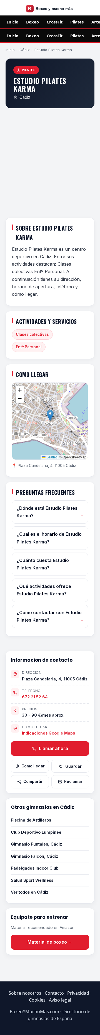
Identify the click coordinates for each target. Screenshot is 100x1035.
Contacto (54, 993)
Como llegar (33, 766)
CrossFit (54, 22)
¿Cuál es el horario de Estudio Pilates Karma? (49, 537)
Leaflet (51, 457)
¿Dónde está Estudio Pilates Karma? (47, 511)
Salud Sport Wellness (32, 880)
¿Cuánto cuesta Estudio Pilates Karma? (43, 564)
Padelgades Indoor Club (35, 868)
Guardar (73, 766)
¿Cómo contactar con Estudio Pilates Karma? (49, 616)
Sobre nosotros (25, 993)
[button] (50, 415)
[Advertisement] (50, 164)
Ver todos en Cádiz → (32, 892)
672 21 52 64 (35, 697)
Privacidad (78, 993)
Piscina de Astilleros (31, 820)
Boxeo (32, 22)
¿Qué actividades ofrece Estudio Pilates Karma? (44, 589)
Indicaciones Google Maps (48, 733)
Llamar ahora (53, 748)
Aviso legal (60, 1000)
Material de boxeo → (50, 942)
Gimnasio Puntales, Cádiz (36, 844)
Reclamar (73, 781)
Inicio (12, 22)
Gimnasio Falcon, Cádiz (34, 856)
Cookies (37, 1000)
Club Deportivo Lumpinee (36, 832)
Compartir (33, 781)
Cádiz (24, 49)
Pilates (77, 22)
